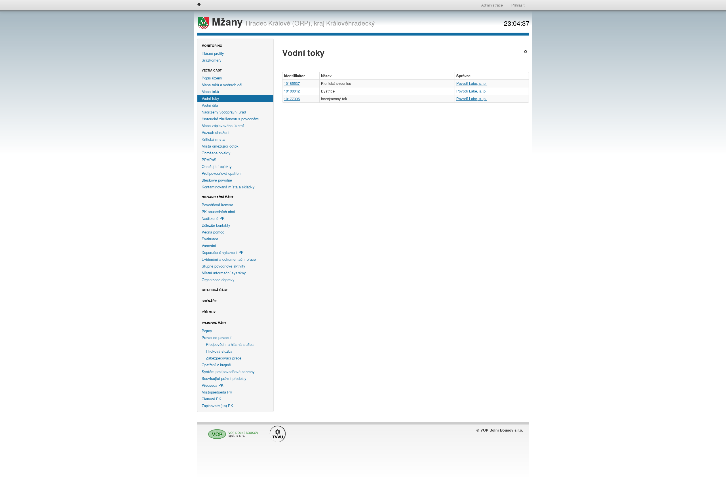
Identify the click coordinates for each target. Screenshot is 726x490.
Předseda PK (212, 385)
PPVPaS (209, 159)
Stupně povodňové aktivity (223, 266)
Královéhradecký (350, 22)
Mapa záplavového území (223, 125)
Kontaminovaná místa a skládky (228, 187)
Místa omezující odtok (220, 146)
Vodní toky (210, 98)
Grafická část (215, 290)
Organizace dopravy (218, 279)
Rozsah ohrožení (215, 132)
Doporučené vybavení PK (223, 252)
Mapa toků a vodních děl (222, 84)
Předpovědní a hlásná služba (230, 344)
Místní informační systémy (224, 273)
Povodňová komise (217, 204)
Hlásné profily (213, 53)
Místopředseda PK (217, 392)
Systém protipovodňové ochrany (228, 371)
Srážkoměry (211, 60)
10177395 (292, 98)
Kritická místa (213, 139)
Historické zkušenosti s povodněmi (230, 118)
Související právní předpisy (224, 378)
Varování (209, 245)
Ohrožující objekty (217, 166)
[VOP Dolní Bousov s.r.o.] (232, 431)
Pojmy (207, 330)
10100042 (292, 91)
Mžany (227, 21)
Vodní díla (210, 105)
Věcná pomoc (213, 232)
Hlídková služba (219, 351)
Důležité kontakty (216, 225)
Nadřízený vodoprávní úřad (224, 112)
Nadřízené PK (213, 218)
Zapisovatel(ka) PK (217, 405)
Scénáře (209, 301)
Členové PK (211, 398)
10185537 (292, 83)
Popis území (212, 78)
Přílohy (209, 312)
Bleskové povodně (217, 180)
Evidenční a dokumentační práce (229, 259)
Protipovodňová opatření (222, 173)
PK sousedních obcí (218, 211)
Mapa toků (210, 91)
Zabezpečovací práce (223, 358)
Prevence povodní (216, 337)
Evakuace (210, 238)
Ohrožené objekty (216, 152)
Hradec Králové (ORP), (279, 22)
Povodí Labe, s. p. (471, 83)
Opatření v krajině (216, 364)
